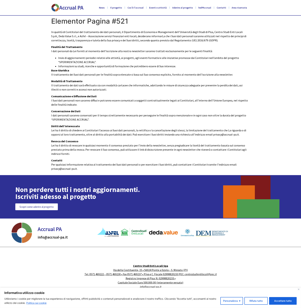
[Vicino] (298, 289)
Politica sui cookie (36, 302)
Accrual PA (71, 7)
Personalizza (230, 300)
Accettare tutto (283, 300)
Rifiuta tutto (256, 300)
